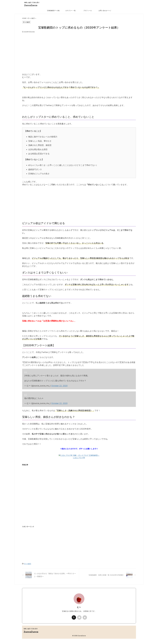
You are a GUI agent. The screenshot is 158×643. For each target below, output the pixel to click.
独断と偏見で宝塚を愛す (31, 628)
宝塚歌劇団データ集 (53, 10)
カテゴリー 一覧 (70, 10)
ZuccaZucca (30, 5)
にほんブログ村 (79, 458)
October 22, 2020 (59, 386)
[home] (85, 617)
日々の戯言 (27, 564)
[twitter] (74, 617)
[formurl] (79, 617)
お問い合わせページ (105, 10)
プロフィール (87, 10)
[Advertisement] (79, 52)
